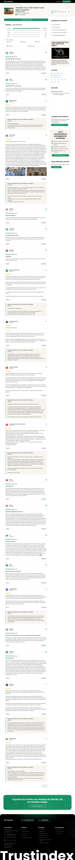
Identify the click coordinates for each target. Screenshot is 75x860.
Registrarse (41, 831)
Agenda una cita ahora (46, 821)
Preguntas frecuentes (44, 842)
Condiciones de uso (43, 833)
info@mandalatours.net (58, 73)
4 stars (8, 30)
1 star (8, 36)
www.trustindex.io (8, 845)
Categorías (58, 1)
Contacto (24, 835)
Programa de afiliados (27, 837)
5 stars (8, 28)
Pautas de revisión (43, 837)
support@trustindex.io (29, 821)
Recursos (24, 833)
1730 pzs (24, 41)
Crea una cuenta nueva (58, 125)
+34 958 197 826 (56, 77)
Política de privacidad (44, 835)
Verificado (10, 46)
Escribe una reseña (27, 19)
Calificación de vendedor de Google (45, 840)
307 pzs (10, 41)
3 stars (8, 32)
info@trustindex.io (8, 847)
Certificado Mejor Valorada (59, 35)
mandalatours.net (57, 75)
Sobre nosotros (25, 831)
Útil (8, 73)
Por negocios (66, 1)
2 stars (8, 34)
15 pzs (38, 41)
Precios (24, 829)
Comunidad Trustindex (11, 840)
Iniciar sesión (56, 167)
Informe (44, 73)
